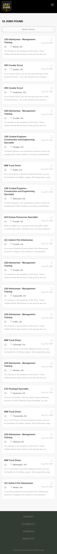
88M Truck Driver (12, 165)
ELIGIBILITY (28, 524)
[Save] (51, 40)
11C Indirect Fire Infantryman (18, 240)
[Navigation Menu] (52, 5)
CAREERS (28, 531)
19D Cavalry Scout (13, 65)
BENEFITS (28, 538)
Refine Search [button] (28, 29)
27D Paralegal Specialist (16, 389)
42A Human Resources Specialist (21, 217)
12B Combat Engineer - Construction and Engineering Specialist (19, 139)
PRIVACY (28, 516)
